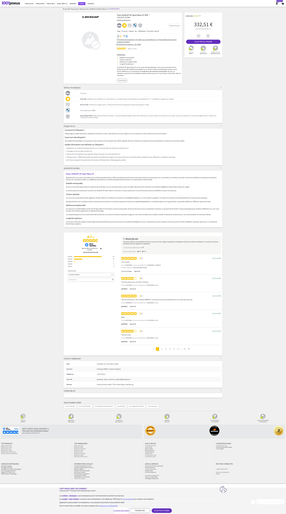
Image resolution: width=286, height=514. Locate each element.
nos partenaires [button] (128, 499)
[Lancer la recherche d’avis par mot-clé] (113, 280)
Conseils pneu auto (150, 446)
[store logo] (11, 3)
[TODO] (143, 247)
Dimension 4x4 (78, 452)
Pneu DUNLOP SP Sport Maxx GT (104, 406)
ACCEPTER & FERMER (161, 511)
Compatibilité (69, 391)
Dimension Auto (78, 446)
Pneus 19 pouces (152, 406)
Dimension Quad (79, 455)
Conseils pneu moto (150, 455)
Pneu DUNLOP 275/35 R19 (136, 406)
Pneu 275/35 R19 (70, 406)
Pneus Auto (74, 9)
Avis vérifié (218, 258)
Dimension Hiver (78, 450)
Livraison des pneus (150, 469)
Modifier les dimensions (123, 20)
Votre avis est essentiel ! (222, 472)
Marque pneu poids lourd (8, 452)
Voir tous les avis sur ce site (90, 252)
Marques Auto (84, 9)
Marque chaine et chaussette (9, 453)
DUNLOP (92, 9)
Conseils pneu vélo (150, 457)
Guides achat (148, 447)
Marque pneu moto (6, 447)
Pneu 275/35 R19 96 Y (85, 406)
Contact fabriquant (72, 358)
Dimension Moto (78, 447)
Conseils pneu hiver (221, 446)
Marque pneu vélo (6, 449)
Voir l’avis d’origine (126, 271)
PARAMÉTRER (140, 511)
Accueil (67, 9)
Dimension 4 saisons (80, 449)
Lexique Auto (148, 453)
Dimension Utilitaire (79, 453)
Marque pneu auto (6, 446)
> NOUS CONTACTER (221, 469)
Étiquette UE (69, 126)
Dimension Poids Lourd (80, 457)
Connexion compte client (152, 475)
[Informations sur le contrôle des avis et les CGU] (101, 248)
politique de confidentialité (108, 506)
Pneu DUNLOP (121, 406)
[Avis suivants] (189, 349)
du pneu (72, 168)
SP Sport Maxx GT (102, 9)
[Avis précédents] (153, 349)
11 (184, 349)
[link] (29, 3)
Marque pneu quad (6, 450)
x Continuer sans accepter (121, 510)
